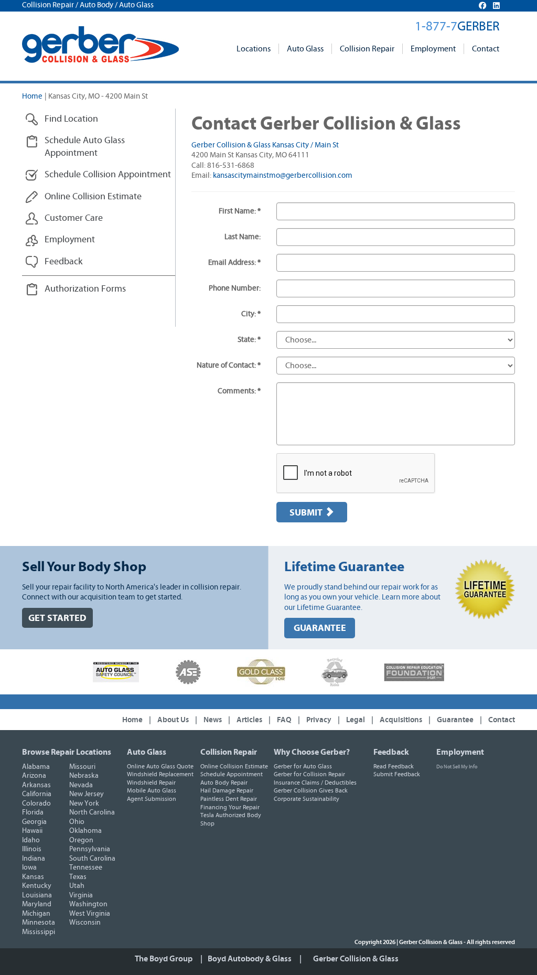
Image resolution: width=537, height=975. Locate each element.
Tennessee (85, 867)
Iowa (29, 867)
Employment (433, 49)
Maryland (36, 904)
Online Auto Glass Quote (160, 766)
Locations (254, 49)
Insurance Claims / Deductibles (315, 782)
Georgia (34, 822)
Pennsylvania (89, 849)
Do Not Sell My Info (456, 766)
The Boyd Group (163, 958)
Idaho (31, 840)
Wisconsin (85, 922)
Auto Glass (305, 49)
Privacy (318, 719)
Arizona (34, 775)
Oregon (81, 840)
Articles (249, 719)
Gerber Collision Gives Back (311, 790)
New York (84, 803)
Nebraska (84, 775)
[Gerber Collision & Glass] (100, 44)
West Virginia (89, 913)
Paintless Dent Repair (228, 799)
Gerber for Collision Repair (309, 774)
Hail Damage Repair (226, 790)
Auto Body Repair (224, 782)
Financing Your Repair (230, 807)
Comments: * (239, 391)
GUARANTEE (320, 628)
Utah (76, 886)
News (212, 719)
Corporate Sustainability (306, 799)
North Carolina (92, 812)
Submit (307, 512)
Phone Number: (235, 288)
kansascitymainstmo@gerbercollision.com (282, 175)
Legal (355, 719)
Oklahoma (85, 830)
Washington (88, 904)
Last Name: (242, 237)
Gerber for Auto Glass (303, 766)
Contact (485, 49)
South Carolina (92, 858)
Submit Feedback (396, 774)
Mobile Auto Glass (151, 790)
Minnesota (38, 922)
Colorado (36, 803)
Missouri (82, 766)
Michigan (36, 913)
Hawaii (32, 830)
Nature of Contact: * (229, 365)
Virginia (81, 895)
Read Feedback (393, 766)
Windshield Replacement (160, 774)
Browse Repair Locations (66, 752)
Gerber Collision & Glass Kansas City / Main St (265, 145)
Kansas (33, 877)
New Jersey (86, 794)
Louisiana (37, 895)
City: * (251, 314)
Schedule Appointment (231, 774)
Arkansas (36, 785)
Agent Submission (151, 799)
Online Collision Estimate (234, 766)
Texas (78, 877)
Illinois (31, 849)
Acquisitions (401, 719)
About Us (173, 719)
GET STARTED (57, 618)
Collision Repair (367, 49)
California (36, 794)
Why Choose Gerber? (312, 752)
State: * (249, 340)
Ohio (76, 822)
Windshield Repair (151, 782)
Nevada (81, 785)
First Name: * (240, 211)
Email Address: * (234, 262)
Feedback (391, 752)
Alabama (36, 766)
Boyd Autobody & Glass (250, 958)
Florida (33, 812)
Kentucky (36, 886)
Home (32, 96)
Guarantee (455, 719)
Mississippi (38, 932)
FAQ (284, 719)
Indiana (33, 858)
